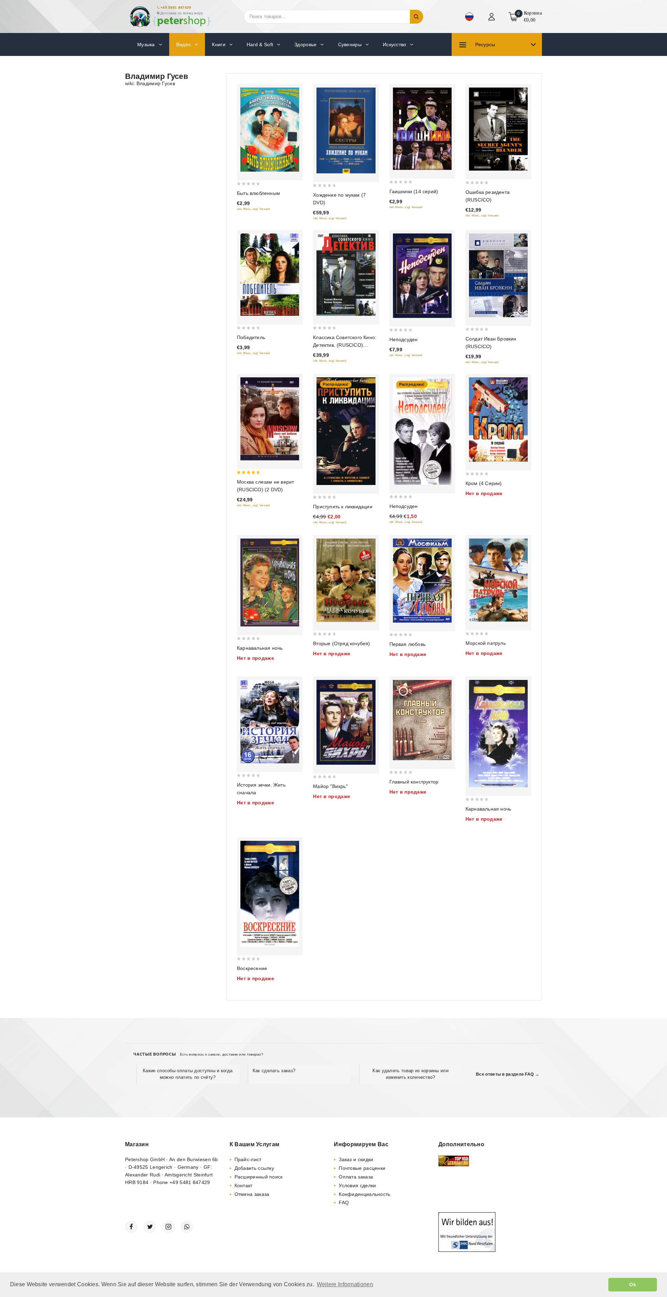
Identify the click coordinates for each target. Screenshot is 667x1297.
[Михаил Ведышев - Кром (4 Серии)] (498, 419)
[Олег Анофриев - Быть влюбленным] (269, 130)
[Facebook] (131, 1227)
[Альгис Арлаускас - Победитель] (269, 274)
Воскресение (252, 968)
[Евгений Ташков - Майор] (345, 722)
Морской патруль (486, 643)
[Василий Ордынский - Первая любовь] (422, 581)
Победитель (251, 337)
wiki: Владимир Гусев (150, 83)
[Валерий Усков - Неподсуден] (422, 275)
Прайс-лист (248, 1159)
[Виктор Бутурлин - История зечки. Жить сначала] (269, 721)
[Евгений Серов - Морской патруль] (498, 580)
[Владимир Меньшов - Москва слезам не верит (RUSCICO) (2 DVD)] (269, 418)
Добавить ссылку (254, 1168)
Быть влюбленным (258, 193)
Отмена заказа (252, 1194)
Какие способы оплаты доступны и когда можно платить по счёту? (187, 1074)
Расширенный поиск (258, 1177)
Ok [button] (632, 1284)
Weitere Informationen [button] (345, 1284)
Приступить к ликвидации (342, 506)
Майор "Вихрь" (330, 786)
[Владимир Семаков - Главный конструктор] (422, 720)
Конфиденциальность (364, 1194)
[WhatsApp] (187, 1227)
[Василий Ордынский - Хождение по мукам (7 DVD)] (345, 130)
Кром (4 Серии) (484, 483)
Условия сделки (357, 1185)
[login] (492, 16)
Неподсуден (403, 339)
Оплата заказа (356, 1177)
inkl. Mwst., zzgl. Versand (253, 209)
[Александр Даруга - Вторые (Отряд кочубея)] (345, 580)
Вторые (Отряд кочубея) (341, 643)
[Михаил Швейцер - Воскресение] (269, 894)
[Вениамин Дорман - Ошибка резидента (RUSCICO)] (498, 129)
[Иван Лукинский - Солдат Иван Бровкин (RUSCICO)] (498, 275)
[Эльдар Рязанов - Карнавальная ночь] (269, 582)
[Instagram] (168, 1227)
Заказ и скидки (356, 1159)
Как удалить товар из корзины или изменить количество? (410, 1074)
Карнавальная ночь (259, 648)
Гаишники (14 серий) (413, 191)
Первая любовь (407, 644)
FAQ (344, 1202)
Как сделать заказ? (274, 1070)
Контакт (243, 1185)
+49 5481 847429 (175, 7)
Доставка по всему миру (181, 13)
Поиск (416, 17)
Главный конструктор (414, 782)
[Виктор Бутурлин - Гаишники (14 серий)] (422, 129)
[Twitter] (149, 1227)
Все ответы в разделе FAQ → (507, 1074)
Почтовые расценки (362, 1168)
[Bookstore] (170, 16)
